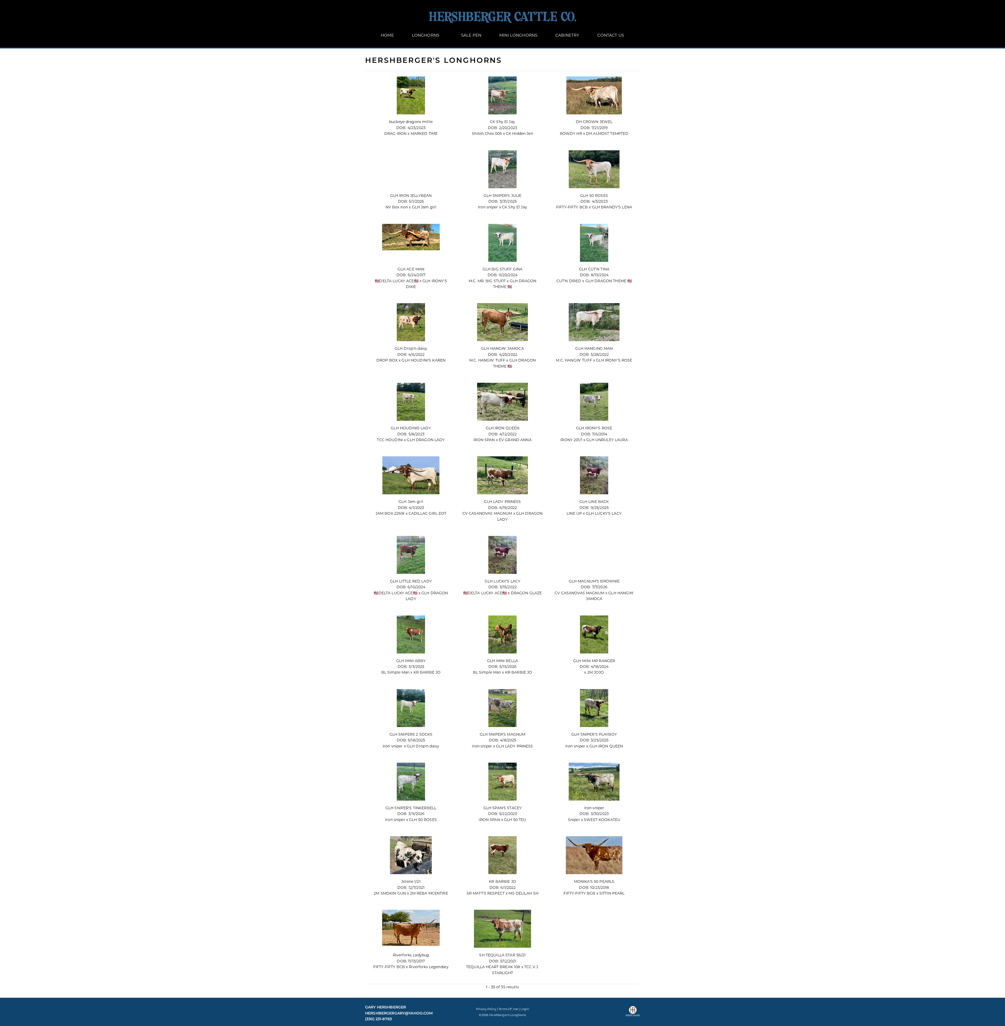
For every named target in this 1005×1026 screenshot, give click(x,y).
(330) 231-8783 (378, 1019)
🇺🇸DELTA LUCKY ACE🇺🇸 (397, 281)
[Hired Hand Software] (633, 1013)
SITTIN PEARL (612, 893)
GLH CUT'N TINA (594, 269)
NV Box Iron (397, 207)
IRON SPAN (484, 439)
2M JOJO (595, 672)
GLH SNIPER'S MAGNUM (503, 734)
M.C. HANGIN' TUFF (487, 360)
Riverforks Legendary (429, 966)
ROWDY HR (571, 133)
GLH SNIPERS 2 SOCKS (411, 734)
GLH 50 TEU (515, 819)
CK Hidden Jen (519, 133)
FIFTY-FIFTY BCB (572, 207)
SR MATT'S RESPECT (486, 893)
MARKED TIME (424, 133)
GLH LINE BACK (594, 501)
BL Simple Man (395, 672)
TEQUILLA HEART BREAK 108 (493, 966)
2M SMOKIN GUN (390, 893)
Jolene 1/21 (411, 881)
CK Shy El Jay (502, 121)
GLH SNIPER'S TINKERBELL (411, 808)
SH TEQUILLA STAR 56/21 (502, 955)
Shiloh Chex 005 (487, 133)
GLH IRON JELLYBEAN (411, 195)
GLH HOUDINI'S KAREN (423, 360)
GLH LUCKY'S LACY (604, 513)
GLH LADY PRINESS (502, 501)
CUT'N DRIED (569, 281)
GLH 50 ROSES (594, 195)
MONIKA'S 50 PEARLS (594, 881)
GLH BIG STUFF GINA (503, 269)
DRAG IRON (395, 133)
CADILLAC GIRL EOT (427, 513)
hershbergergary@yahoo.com (399, 1013)
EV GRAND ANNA (515, 439)
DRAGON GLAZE (526, 593)
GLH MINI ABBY (411, 660)
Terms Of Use (508, 1009)
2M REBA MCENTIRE (429, 893)
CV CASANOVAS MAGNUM (487, 513)
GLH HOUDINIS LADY (411, 428)
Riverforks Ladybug (411, 955)
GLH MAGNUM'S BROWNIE (594, 581)
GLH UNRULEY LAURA (607, 439)
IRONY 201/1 (571, 439)
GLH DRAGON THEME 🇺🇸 (608, 281)
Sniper (574, 819)
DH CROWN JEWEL (594, 121)
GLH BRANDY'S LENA (612, 207)
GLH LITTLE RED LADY (411, 581)
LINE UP (574, 513)
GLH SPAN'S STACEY (502, 808)
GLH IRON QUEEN (503, 428)
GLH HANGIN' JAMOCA (502, 348)
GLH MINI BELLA (502, 660)
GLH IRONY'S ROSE (614, 360)
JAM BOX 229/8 (390, 513)
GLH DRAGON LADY (426, 439)
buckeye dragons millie (411, 121)
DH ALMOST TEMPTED (607, 133)
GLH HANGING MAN (594, 348)
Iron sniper (488, 207)
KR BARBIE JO (427, 672)
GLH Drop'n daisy (411, 348)
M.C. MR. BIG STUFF (487, 281)
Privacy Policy (486, 1009)
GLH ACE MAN (411, 269)
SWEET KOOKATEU (602, 819)
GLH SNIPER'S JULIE (503, 195)
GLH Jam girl (424, 207)
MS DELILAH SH (523, 893)
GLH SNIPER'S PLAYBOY (594, 734)
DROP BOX (387, 360)
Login (525, 1009)
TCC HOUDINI (390, 439)
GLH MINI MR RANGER (594, 660)
